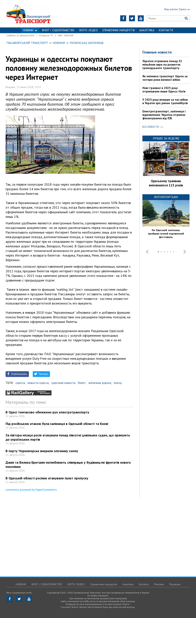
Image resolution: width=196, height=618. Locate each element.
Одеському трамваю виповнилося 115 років (166, 183)
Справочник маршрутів (118, 30)
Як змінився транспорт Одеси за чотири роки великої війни (165, 77)
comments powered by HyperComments (31, 489)
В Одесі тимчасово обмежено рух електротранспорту (47, 412)
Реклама (159, 584)
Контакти (166, 30)
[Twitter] (132, 18)
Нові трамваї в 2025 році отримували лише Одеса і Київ (163, 89)
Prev (147, 252)
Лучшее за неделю (166, 138)
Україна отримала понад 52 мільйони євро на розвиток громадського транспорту (162, 64)
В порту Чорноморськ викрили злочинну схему (42, 451)
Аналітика (146, 30)
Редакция (174, 584)
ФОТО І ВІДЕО (88, 30)
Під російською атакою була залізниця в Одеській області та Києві (57, 423)
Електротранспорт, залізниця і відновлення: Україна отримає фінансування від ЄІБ (163, 114)
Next (185, 252)
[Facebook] (123, 18)
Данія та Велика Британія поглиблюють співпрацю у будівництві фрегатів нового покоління (68, 464)
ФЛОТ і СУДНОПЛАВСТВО (58, 30)
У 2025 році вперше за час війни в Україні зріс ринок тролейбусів (165, 101)
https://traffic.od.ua (39, 13)
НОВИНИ (28, 30)
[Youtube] (141, 18)
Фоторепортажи (166, 197)
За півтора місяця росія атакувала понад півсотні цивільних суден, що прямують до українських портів (68, 437)
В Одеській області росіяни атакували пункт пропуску (47, 478)
